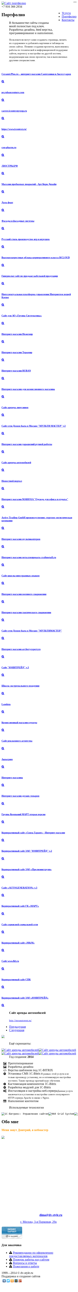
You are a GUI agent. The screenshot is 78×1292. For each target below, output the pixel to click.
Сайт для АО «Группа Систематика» (22, 315)
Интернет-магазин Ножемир (17, 334)
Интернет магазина (12, 777)
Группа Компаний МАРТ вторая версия (23, 814)
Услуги (66, 13)
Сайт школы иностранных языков (21, 575)
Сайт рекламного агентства (17, 740)
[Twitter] (8, 1280)
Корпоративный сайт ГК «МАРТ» (20, 906)
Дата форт (7, 202)
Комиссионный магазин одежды (19, 722)
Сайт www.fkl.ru (10, 961)
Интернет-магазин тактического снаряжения (26, 612)
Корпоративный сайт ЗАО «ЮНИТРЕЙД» (25, 997)
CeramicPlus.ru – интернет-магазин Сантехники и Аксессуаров (36, 74)
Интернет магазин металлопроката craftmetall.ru (29, 557)
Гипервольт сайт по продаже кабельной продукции (30, 276)
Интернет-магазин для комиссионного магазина (28, 389)
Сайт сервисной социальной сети (20, 924)
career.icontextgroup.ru (14, 110)
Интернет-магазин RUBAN (16, 370)
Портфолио (69, 16)
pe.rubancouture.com (13, 92)
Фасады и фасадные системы (18, 220)
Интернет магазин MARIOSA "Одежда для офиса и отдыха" (35, 499)
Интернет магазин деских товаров (20, 795)
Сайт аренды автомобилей (16, 462)
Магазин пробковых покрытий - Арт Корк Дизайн (29, 184)
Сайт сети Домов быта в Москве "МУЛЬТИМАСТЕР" (32, 630)
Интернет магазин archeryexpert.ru (21, 649)
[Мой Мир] (16, 1280)
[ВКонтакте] (4, 1280)
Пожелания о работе (26, 1266)
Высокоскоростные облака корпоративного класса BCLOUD (36, 257)
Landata (6, 704)
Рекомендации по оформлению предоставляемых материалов (31, 1254)
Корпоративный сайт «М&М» (18, 942)
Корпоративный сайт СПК (16, 979)
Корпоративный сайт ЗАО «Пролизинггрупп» (27, 869)
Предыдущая (17, 1026)
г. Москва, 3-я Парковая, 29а (38, 1221)
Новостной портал (12, 480)
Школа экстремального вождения (20, 685)
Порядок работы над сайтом (31, 1259)
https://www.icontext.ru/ (14, 129)
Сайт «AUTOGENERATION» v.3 (19, 887)
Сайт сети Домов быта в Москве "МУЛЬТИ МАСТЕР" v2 (34, 425)
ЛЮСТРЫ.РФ (10, 165)
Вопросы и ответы (25, 1263)
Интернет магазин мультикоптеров (21, 539)
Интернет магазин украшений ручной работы (27, 444)
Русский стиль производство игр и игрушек (26, 239)
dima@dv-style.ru (50, 1215)
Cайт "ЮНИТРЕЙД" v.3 (15, 667)
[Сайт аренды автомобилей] (20, 1050)
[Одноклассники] (12, 1280)
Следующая (16, 1030)
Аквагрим (7, 759)
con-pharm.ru (9, 147)
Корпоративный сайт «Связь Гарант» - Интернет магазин (33, 832)
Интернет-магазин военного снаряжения (24, 594)
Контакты (68, 20)
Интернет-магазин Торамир (17, 352)
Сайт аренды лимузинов (15, 407)
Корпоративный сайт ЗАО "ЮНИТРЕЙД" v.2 (27, 850)
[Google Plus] (20, 1280)
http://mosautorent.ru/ (20, 1020)
